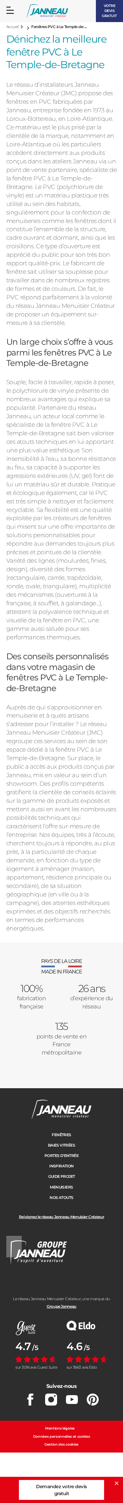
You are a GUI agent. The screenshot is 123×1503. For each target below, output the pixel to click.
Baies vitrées (61, 1145)
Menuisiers (61, 1187)
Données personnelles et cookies (61, 1436)
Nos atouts (61, 1197)
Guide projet (61, 1176)
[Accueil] (47, 11)
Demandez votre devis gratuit (61, 1489)
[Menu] (10, 10)
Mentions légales (60, 1428)
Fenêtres (61, 1134)
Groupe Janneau (61, 1306)
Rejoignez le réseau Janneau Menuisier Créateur (61, 1216)
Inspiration (61, 1166)
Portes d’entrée (61, 1155)
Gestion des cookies (61, 1444)
